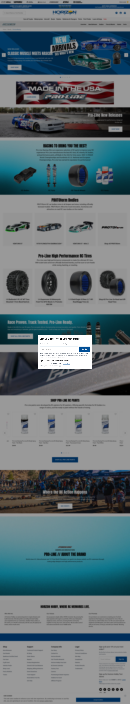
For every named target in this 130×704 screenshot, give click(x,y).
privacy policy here (60, 357)
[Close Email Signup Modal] (89, 338)
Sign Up (84, 349)
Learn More (66, 364)
